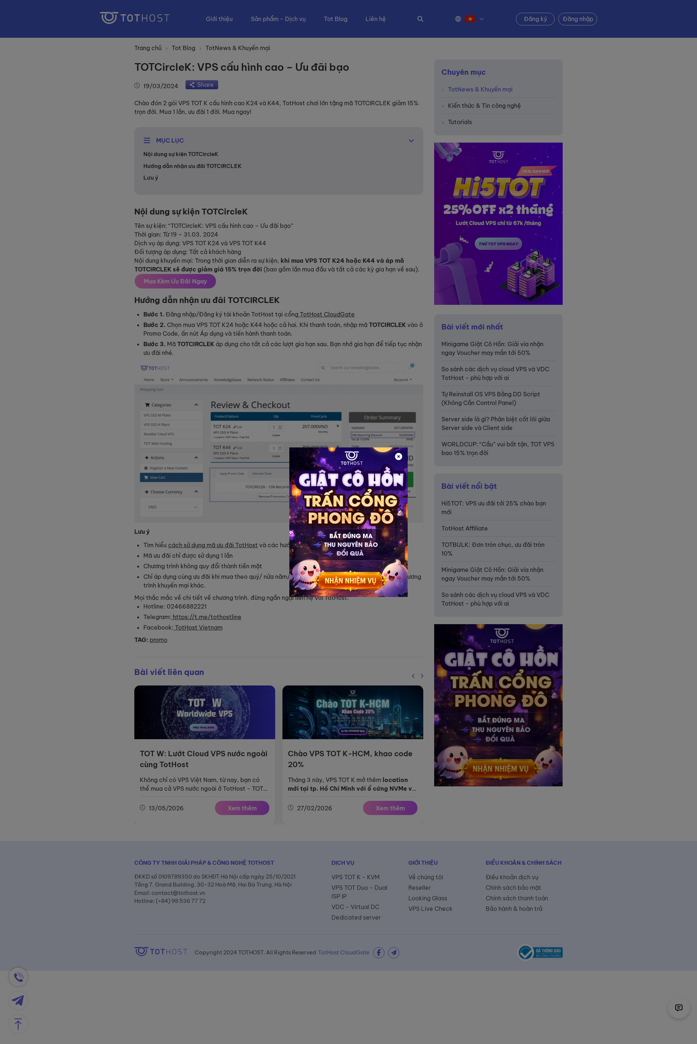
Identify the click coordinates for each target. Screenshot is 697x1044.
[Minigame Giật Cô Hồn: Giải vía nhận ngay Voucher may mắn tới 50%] (348, 522)
